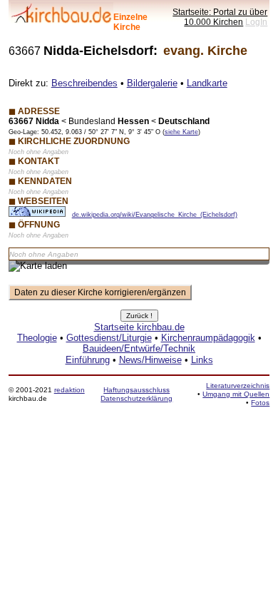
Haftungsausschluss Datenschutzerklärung (137, 394)
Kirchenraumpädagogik (208, 337)
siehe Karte (181, 132)
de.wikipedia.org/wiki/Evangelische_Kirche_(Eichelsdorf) (154, 214)
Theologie (37, 337)
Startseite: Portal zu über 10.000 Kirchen (220, 16)
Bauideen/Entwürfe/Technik (139, 348)
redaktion (69, 390)
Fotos (260, 403)
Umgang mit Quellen (235, 394)
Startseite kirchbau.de (139, 327)
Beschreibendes (84, 83)
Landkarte (207, 83)
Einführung (88, 359)
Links (202, 359)
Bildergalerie (152, 83)
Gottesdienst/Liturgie (109, 337)
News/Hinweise (150, 359)
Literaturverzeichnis (237, 385)
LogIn (256, 21)
